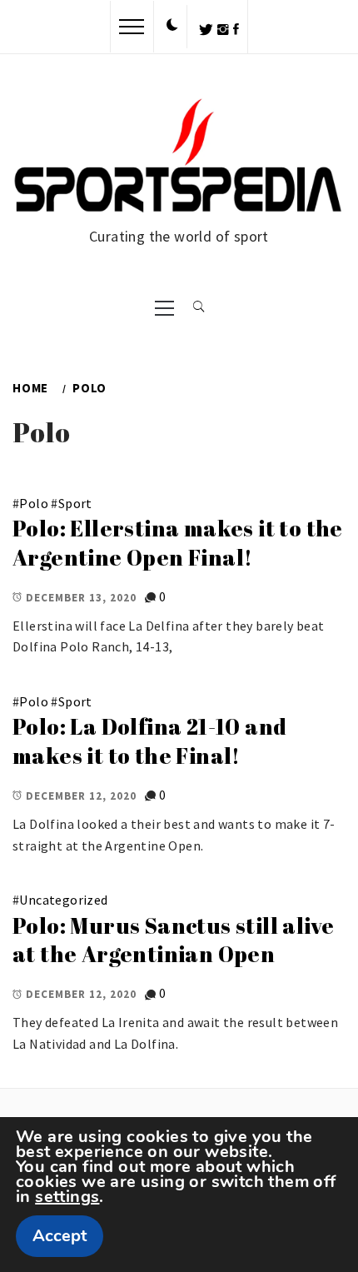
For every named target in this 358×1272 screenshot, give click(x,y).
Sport (75, 503)
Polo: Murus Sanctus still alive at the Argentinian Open (173, 940)
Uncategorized (63, 899)
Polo (33, 503)
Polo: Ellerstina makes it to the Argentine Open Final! (177, 542)
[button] (172, 25)
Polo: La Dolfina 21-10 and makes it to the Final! (149, 741)
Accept (59, 1236)
